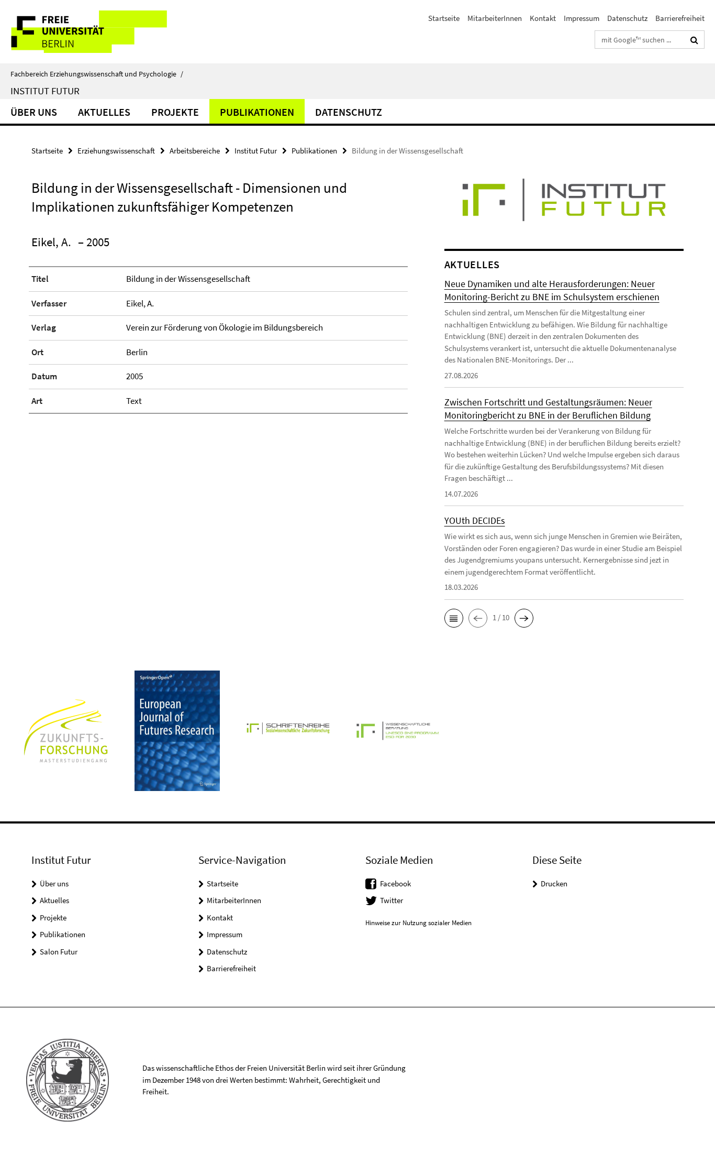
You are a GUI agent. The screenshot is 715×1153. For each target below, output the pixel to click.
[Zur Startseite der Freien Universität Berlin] (87, 31)
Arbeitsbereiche (195, 151)
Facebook (395, 883)
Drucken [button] (554, 883)
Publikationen (257, 111)
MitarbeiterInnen (494, 18)
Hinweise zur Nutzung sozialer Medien (418, 922)
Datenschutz (627, 18)
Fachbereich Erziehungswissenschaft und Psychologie (96, 74)
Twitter (391, 900)
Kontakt (543, 18)
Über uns (33, 111)
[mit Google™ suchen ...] (694, 39)
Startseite (444, 18)
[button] (453, 618)
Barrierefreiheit (680, 18)
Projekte (175, 111)
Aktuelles (104, 111)
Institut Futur (45, 90)
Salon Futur (58, 952)
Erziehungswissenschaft (116, 151)
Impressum (581, 18)
